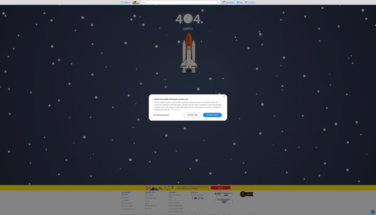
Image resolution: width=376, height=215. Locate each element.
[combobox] (180, 2)
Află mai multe (175, 110)
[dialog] (188, 107)
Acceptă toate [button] (212, 115)
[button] (161, 115)
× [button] (224, 96)
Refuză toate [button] (192, 115)
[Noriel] (135, 2)
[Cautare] (217, 2)
